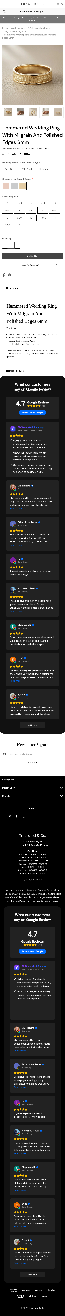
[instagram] (24, 816)
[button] (32, 288)
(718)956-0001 (34, 879)
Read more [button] (16, 508)
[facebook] (16, 816)
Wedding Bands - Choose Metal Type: (21, 162)
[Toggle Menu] (4, 4)
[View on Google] (13, 487)
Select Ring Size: (10, 196)
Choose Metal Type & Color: (16, 179)
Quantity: (7, 238)
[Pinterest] (9, 275)
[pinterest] (9, 816)
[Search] (3, 11)
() (61, 4)
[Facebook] (3, 275)
